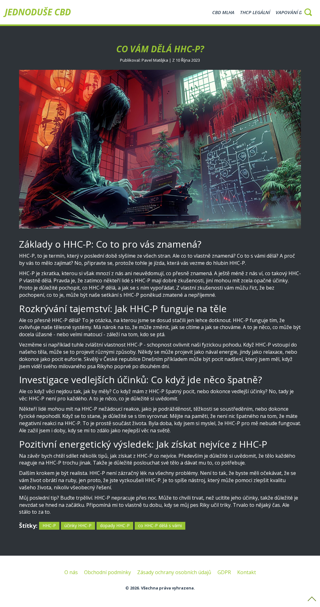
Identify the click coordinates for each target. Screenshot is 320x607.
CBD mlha (223, 12)
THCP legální (255, 12)
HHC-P (49, 525)
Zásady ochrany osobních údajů (174, 572)
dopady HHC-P (115, 525)
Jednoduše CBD (38, 12)
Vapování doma (294, 12)
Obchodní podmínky (107, 572)
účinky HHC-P (78, 525)
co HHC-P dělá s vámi (160, 525)
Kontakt (246, 572)
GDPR (224, 572)
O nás (71, 572)
